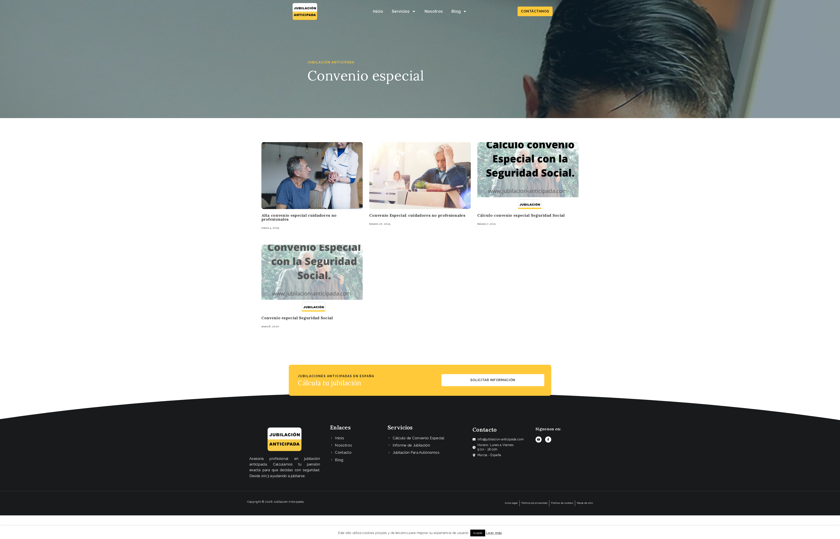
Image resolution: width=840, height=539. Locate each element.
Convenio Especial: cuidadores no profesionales (417, 215)
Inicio (378, 11)
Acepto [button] (478, 533)
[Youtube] (539, 439)
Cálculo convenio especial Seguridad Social (521, 215)
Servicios (401, 11)
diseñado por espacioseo (329, 501)
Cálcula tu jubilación (329, 383)
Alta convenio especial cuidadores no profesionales (299, 217)
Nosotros (434, 11)
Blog (456, 11)
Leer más (494, 533)
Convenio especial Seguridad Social (297, 317)
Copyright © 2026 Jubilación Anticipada (275, 501)
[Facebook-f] (548, 439)
